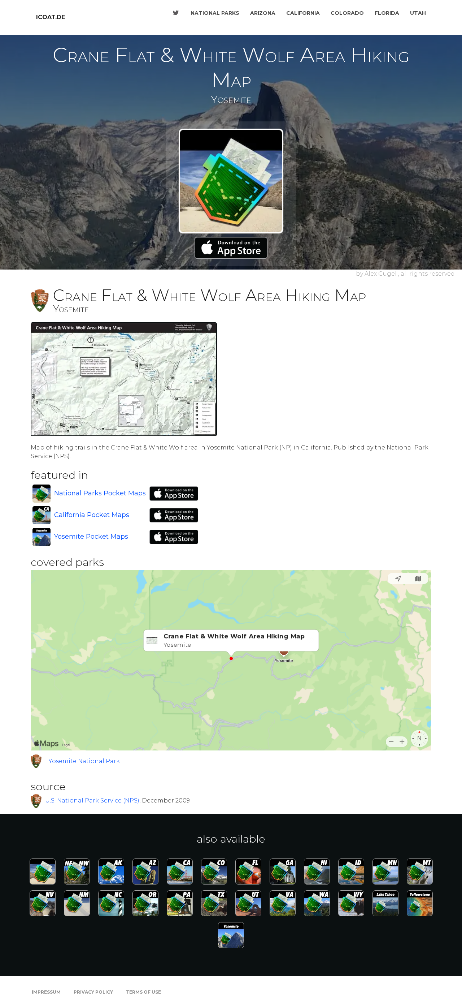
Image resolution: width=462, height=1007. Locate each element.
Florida (387, 13)
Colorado (347, 13)
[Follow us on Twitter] (175, 13)
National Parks (215, 13)
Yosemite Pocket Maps (91, 537)
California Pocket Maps (91, 515)
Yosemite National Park (84, 761)
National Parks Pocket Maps (100, 493)
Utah (418, 13)
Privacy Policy (93, 992)
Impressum (46, 992)
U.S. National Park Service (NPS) (92, 800)
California (303, 13)
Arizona (262, 13)
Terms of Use (143, 992)
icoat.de (50, 17)
